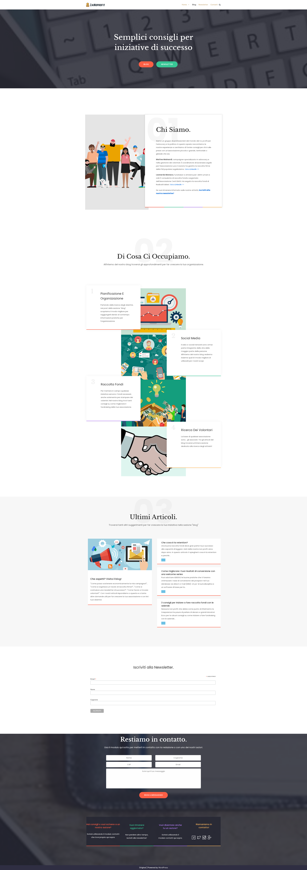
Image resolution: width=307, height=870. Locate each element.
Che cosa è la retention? (174, 542)
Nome (92, 689)
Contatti (214, 4)
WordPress (163, 867)
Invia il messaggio (153, 795)
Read (163, 560)
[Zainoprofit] (95, 4)
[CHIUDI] (220, 5)
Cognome (94, 700)
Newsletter (203, 4)
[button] (146, 64)
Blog (194, 4)
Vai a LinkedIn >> (192, 169)
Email (93, 679)
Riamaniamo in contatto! (204, 826)
